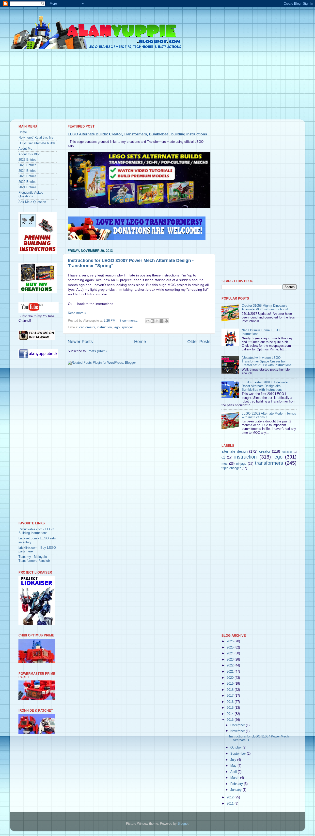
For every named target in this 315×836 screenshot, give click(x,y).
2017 (231, 695)
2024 (231, 653)
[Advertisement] (157, 85)
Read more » (77, 313)
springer (127, 327)
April (234, 772)
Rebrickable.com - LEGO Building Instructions (36, 531)
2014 (231, 714)
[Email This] (147, 320)
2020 (231, 677)
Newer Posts (80, 341)
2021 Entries (27, 187)
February (237, 784)
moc (224, 463)
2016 (231, 702)
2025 (231, 647)
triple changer (231, 468)
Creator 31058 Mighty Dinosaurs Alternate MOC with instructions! (265, 307)
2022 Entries (27, 182)
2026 (231, 641)
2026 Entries (27, 159)
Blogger (183, 823)
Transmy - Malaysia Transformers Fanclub (34, 558)
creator (90, 327)
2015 (231, 707)
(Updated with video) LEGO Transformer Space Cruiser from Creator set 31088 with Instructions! (267, 361)
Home (140, 341)
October (236, 747)
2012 (231, 797)
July (233, 760)
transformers (269, 463)
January (236, 790)
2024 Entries (27, 171)
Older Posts (198, 341)
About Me (25, 148)
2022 (231, 665)
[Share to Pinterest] (166, 320)
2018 (231, 690)
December (238, 725)
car (81, 327)
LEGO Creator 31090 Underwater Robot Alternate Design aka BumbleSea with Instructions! (265, 386)
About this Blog (29, 154)
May (233, 765)
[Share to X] (157, 320)
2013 (231, 719)
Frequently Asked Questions (30, 194)
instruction (104, 327)
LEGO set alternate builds (36, 143)
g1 (223, 457)
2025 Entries (27, 165)
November (238, 731)
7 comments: (129, 320)
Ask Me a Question (32, 202)
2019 (231, 683)
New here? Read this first (36, 137)
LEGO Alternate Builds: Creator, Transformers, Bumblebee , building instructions (137, 134)
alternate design (234, 451)
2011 (231, 803)
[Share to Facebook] (161, 320)
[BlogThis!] (152, 320)
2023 (231, 659)
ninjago (241, 463)
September (238, 753)
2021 (231, 671)
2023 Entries (27, 176)
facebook (287, 451)
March (235, 777)
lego (117, 327)
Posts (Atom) (97, 351)
